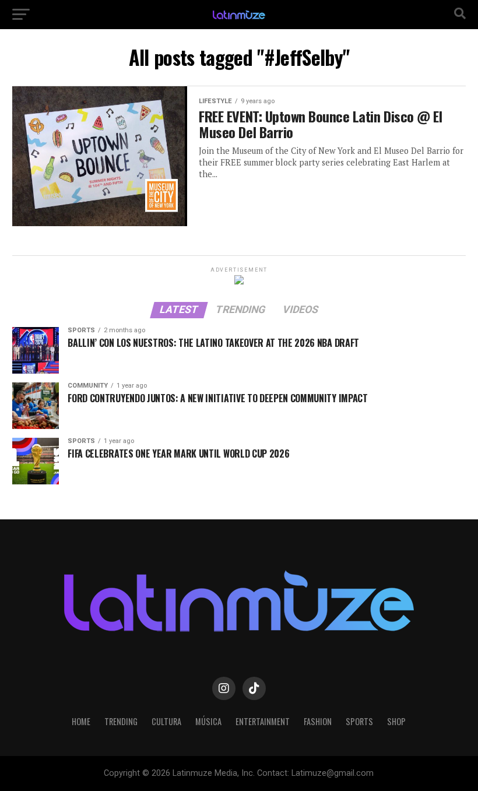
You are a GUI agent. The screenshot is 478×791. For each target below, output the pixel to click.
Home (81, 721)
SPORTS (359, 721)
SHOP (396, 721)
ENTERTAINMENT (263, 721)
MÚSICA (208, 721)
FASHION (318, 721)
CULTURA (166, 721)
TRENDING (121, 721)
